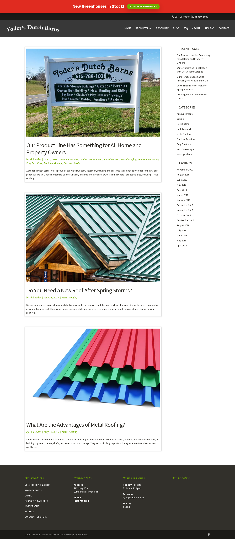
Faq (186, 28)
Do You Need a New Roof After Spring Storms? (79, 290)
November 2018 (185, 210)
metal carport (112, 159)
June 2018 (182, 235)
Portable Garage (53, 163)
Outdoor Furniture (148, 159)
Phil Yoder (35, 159)
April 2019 (182, 189)
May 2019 (181, 184)
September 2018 (185, 220)
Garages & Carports (36, 500)
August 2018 (183, 225)
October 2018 (184, 215)
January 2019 (183, 199)
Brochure (162, 28)
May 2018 (181, 240)
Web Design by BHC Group (76, 534)
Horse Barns (95, 159)
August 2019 (183, 174)
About (196, 28)
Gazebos (30, 511)
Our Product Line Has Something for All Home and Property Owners (84, 149)
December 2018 (185, 205)
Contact (224, 28)
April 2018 (182, 245)
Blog (176, 28)
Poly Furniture (34, 163)
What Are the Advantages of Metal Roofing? (75, 424)
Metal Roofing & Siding (37, 484)
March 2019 (182, 194)
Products (141, 28)
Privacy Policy (56, 534)
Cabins (83, 159)
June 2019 (182, 179)
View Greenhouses (143, 6)
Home (127, 28)
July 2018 (181, 230)
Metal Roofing (129, 159)
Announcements (69, 159)
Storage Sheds (72, 163)
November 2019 (185, 169)
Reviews (209, 28)
